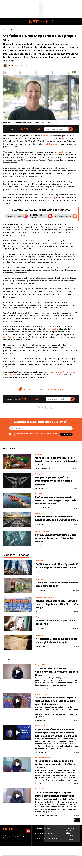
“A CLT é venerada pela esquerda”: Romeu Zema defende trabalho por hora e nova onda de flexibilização (54, 796)
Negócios (13, 29)
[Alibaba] (18, 604)
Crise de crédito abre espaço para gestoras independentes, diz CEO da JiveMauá (55, 764)
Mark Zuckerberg (51, 144)
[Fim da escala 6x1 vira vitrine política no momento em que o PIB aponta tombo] (17, 538)
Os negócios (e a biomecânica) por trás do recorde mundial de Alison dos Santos (56, 461)
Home (5, 29)
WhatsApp (47, 135)
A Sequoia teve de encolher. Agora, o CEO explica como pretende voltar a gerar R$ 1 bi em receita (55, 701)
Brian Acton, (29, 389)
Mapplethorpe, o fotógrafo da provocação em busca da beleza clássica (53, 481)
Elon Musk (52, 329)
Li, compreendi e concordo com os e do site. (35, 434)
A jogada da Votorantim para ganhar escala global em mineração (56, 640)
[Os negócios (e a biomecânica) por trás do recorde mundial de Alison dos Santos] (17, 461)
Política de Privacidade (51, 433)
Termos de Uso (38, 433)
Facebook (66, 138)
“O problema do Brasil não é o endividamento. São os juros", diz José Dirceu (56, 672)
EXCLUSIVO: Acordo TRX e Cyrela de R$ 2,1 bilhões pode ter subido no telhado (57, 566)
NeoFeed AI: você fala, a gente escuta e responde (56, 622)
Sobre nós (38, 829)
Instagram (55, 227)
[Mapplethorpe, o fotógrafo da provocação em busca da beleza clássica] (17, 480)
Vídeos (7, 659)
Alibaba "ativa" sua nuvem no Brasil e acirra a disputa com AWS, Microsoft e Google (57, 604)
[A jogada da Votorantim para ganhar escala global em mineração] (18, 642)
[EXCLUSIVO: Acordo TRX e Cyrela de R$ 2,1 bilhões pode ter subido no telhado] (18, 567)
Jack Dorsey (8, 337)
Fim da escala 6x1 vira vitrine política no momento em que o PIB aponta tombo (56, 538)
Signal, (50, 389)
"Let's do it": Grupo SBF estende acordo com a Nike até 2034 (57, 584)
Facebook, (40, 389)
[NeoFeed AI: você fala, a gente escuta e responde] (18, 623)
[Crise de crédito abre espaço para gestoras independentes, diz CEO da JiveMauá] (17, 764)
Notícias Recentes (14, 448)
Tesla (72, 329)
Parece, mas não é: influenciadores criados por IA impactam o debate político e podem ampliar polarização (56, 733)
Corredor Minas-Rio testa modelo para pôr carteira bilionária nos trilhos (56, 518)
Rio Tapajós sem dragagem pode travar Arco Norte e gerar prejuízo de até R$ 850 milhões (55, 500)
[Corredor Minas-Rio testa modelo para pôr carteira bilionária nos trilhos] (17, 519)
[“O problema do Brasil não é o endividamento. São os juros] (17, 671)
